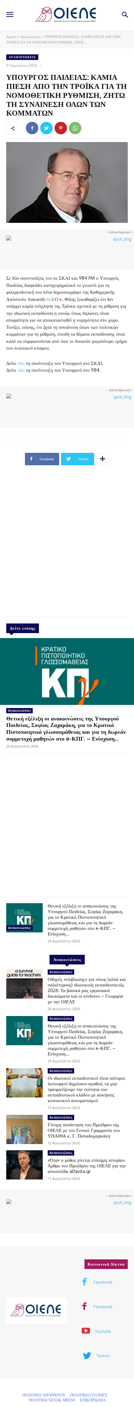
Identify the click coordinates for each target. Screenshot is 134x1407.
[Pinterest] (61, 128)
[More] (102, 459)
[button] (124, 15)
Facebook (102, 1282)
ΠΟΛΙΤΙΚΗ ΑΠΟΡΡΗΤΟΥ (43, 1394)
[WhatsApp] (75, 128)
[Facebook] (32, 128)
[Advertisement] (67, 543)
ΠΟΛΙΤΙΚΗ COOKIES (88, 1394)
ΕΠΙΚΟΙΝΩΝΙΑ (93, 1399)
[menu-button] (9, 15)
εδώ (48, 299)
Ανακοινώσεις (30, 36)
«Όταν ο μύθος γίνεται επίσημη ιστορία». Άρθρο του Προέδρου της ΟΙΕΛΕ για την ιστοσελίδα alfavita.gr (87, 1165)
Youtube (103, 1331)
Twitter (103, 1355)
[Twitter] (46, 128)
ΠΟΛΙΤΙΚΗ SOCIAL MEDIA (52, 1399)
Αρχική (11, 36)
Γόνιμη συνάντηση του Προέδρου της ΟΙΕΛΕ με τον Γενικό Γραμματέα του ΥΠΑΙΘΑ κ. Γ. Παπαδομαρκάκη (84, 1130)
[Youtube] (85, 1331)
